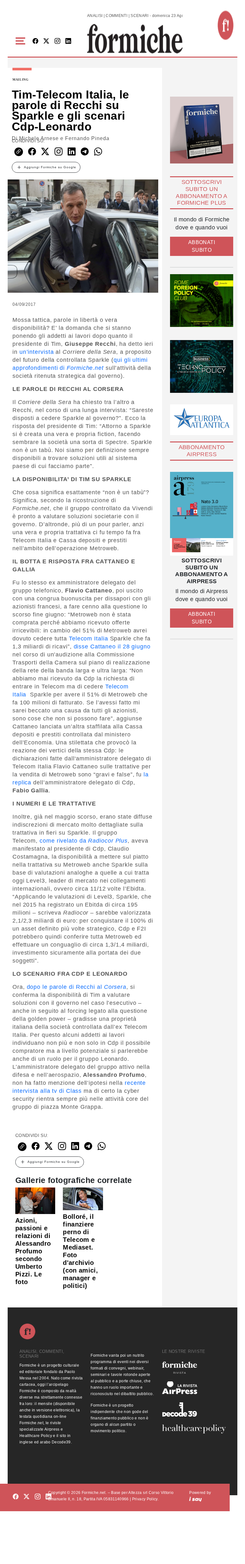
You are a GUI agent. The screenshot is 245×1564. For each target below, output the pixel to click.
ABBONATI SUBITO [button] (201, 246)
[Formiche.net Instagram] (57, 41)
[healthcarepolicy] (194, 1429)
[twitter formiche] (26, 1497)
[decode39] (194, 1409)
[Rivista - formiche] (194, 1367)
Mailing (20, 79)
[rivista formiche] (201, 514)
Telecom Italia (88, 638)
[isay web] (195, 1499)
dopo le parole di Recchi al (77, 987)
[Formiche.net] (226, 25)
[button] (21, 41)
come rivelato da (83, 841)
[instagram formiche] (37, 1497)
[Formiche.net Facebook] (35, 41)
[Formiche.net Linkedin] (68, 41)
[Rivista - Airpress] (194, 1387)
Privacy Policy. (145, 1499)
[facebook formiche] (15, 1497)
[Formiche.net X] (46, 41)
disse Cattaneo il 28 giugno (112, 646)
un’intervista (36, 352)
